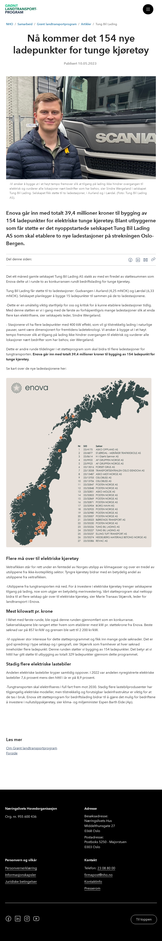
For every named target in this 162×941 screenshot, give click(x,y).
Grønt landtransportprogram (57, 24)
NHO (9, 24)
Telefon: (99, 868)
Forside (12, 753)
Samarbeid (25, 24)
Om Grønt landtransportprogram (31, 748)
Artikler (86, 24)
